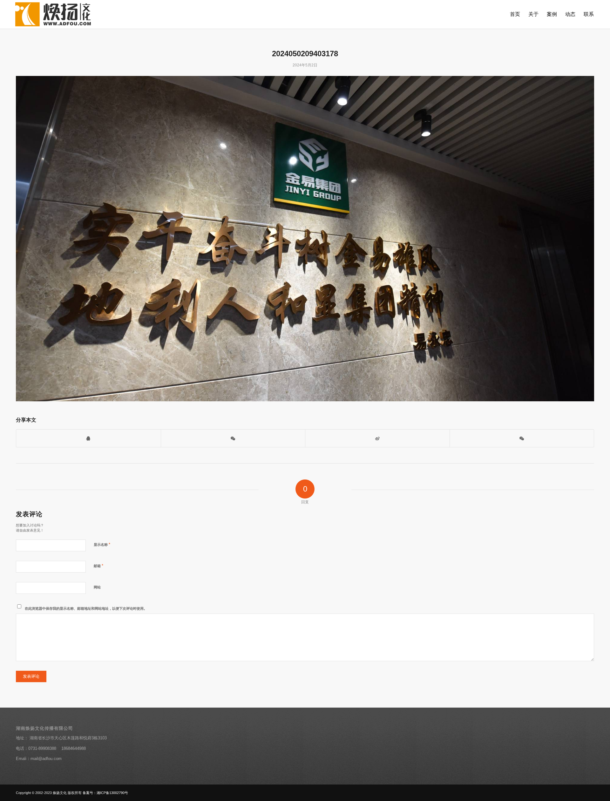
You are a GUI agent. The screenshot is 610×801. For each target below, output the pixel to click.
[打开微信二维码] (233, 438)
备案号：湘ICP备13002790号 (105, 793)
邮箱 (98, 565)
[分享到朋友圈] (522, 438)
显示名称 (102, 544)
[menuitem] (515, 14)
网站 (97, 587)
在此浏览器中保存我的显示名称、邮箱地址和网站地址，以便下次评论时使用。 (86, 608)
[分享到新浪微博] (377, 438)
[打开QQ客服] (88, 438)
